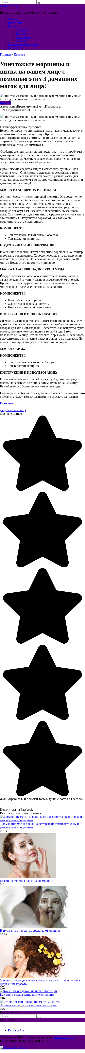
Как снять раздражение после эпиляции (27, 994)
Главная (13, 19)
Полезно (13, 26)
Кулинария (23, 37)
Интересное (16, 23)
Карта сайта (16, 1030)
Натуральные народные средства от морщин (30, 930)
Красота (21, 33)
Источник (6, 403)
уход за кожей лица (13, 410)
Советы (21, 40)
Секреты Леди (9, 6)
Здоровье (22, 30)
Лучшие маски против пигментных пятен (28, 1005)
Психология (16, 47)
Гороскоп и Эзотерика (23, 44)
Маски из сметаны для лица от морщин (26, 880)
